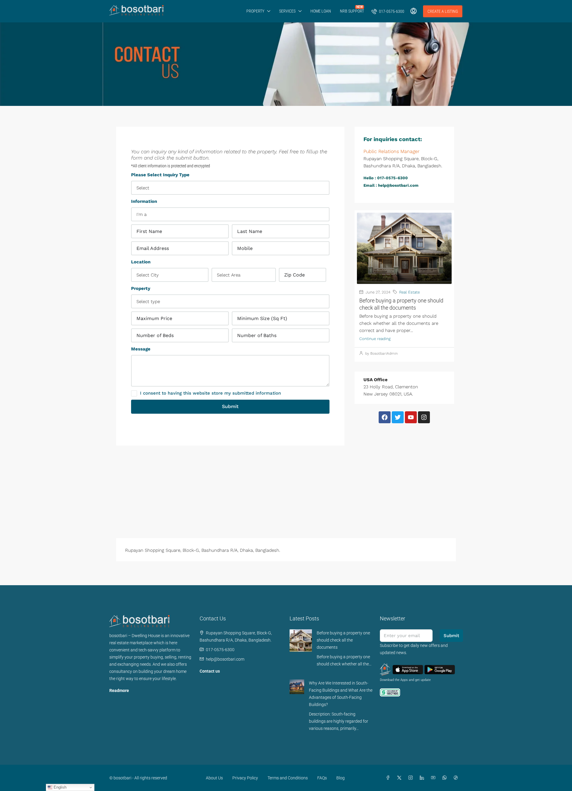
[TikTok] (457, 777)
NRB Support (352, 11)
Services (287, 11)
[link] (301, 640)
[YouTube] (434, 777)
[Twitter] (398, 417)
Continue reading (375, 338)
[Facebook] (385, 417)
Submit (230, 406)
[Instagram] (424, 417)
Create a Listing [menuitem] (443, 11)
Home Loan (320, 11)
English (59, 787)
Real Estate (409, 292)
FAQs (322, 777)
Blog (340, 777)
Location (140, 262)
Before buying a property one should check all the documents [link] (343, 640)
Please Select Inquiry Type (160, 174)
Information (144, 201)
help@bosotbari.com (225, 659)
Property (255, 11)
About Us (214, 777)
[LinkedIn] (423, 777)
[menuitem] (388, 11)
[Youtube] (411, 417)
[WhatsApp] (445, 777)
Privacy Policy (245, 777)
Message (140, 349)
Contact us (210, 671)
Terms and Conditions (288, 777)
